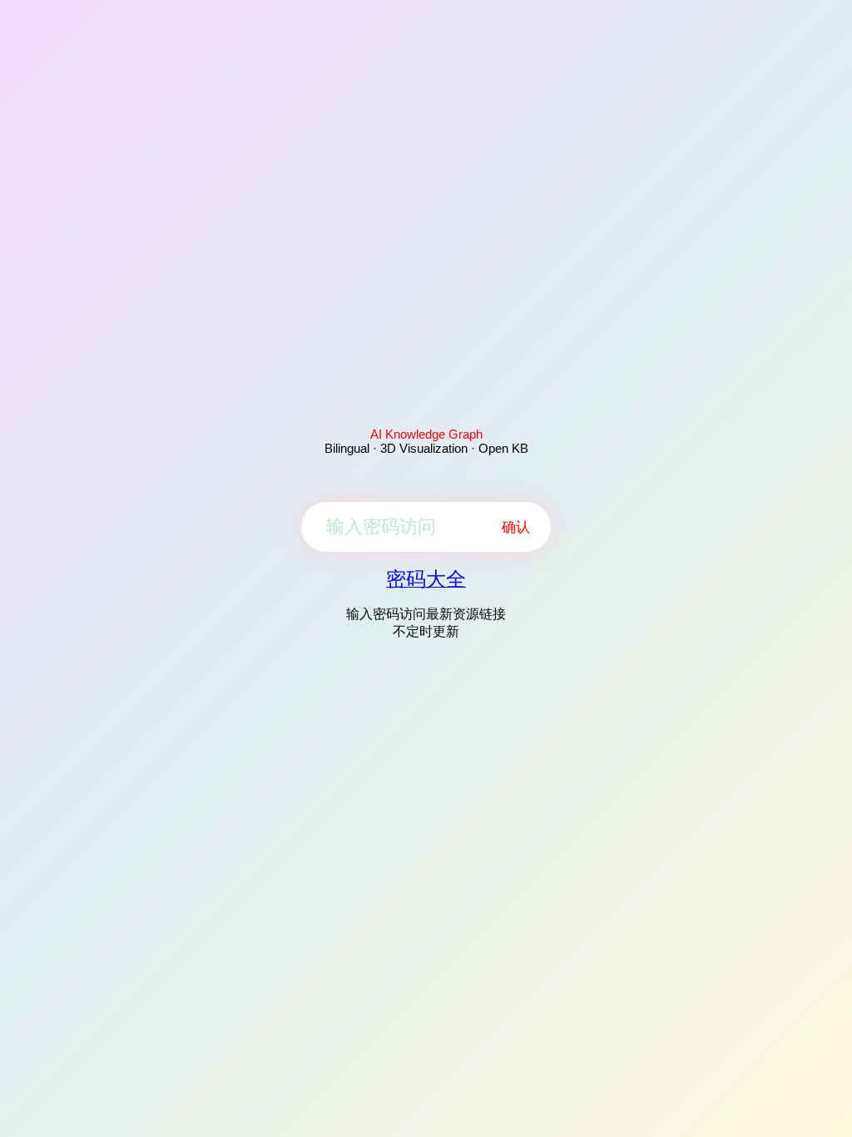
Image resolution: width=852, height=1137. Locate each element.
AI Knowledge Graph (426, 434)
